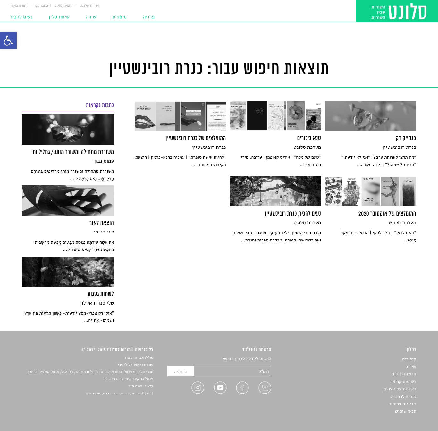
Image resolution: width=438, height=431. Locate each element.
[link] (8, 40)
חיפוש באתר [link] (19, 5)
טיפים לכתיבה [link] (403, 396)
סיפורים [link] (409, 359)
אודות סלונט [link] (89, 5)
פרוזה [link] (149, 16)
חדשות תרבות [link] (404, 374)
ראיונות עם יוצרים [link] (400, 389)
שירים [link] (410, 366)
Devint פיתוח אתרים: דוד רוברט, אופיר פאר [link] (119, 393)
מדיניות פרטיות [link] (402, 404)
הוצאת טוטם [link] (64, 5)
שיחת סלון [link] (59, 16)
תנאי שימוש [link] (405, 411)
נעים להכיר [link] (21, 16)
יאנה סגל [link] (135, 386)
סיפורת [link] (119, 16)
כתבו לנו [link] (41, 5)
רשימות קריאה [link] (403, 381)
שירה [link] (91, 16)
